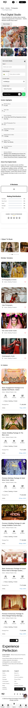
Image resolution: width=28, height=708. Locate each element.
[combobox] (3, 74)
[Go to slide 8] (18, 254)
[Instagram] (17, 694)
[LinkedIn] (23, 694)
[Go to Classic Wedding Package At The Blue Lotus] (14, 422)
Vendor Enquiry (5, 683)
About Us (16, 673)
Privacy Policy (17, 679)
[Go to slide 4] (13, 254)
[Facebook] (14, 694)
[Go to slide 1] (9, 254)
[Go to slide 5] (14, 254)
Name (4, 64)
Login (22, 2)
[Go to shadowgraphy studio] (14, 346)
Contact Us (16, 675)
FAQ (15, 681)
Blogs (3, 685)
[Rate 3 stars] (14, 218)
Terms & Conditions (18, 677)
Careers (16, 683)
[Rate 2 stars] (11, 218)
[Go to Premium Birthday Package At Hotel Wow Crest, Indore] (14, 467)
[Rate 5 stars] (19, 218)
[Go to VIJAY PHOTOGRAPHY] (14, 295)
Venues (4, 677)
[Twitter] (20, 694)
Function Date (6, 78)
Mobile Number (6, 71)
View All (13, 640)
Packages (4, 679)
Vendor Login (19, 689)
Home (2, 8)
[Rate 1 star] (8, 218)
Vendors (8, 8)
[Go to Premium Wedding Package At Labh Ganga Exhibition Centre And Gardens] (14, 512)
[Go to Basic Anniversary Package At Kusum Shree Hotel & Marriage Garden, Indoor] (14, 557)
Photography (14, 8)
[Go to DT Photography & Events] (14, 270)
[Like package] (24, 371)
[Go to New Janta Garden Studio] (14, 321)
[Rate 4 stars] (17, 218)
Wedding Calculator (18, 685)
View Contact (6, 24)
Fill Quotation (5, 681)
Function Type (6, 85)
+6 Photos (24, 54)
